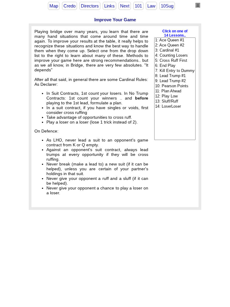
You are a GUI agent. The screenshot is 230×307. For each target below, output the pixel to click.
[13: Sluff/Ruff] (175, 101)
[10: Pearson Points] (175, 86)
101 (138, 5)
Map (53, 5)
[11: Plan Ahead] (175, 91)
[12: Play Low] (175, 96)
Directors (90, 5)
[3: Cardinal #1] (175, 50)
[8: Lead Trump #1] (175, 76)
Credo (69, 5)
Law (151, 5)
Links (109, 5)
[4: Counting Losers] (175, 55)
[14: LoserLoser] (175, 106)
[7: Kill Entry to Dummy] (175, 70)
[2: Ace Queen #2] (175, 45)
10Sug (167, 5)
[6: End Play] (175, 65)
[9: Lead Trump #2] (175, 81)
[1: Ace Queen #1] (175, 40)
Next (124, 5)
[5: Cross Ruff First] (175, 60)
